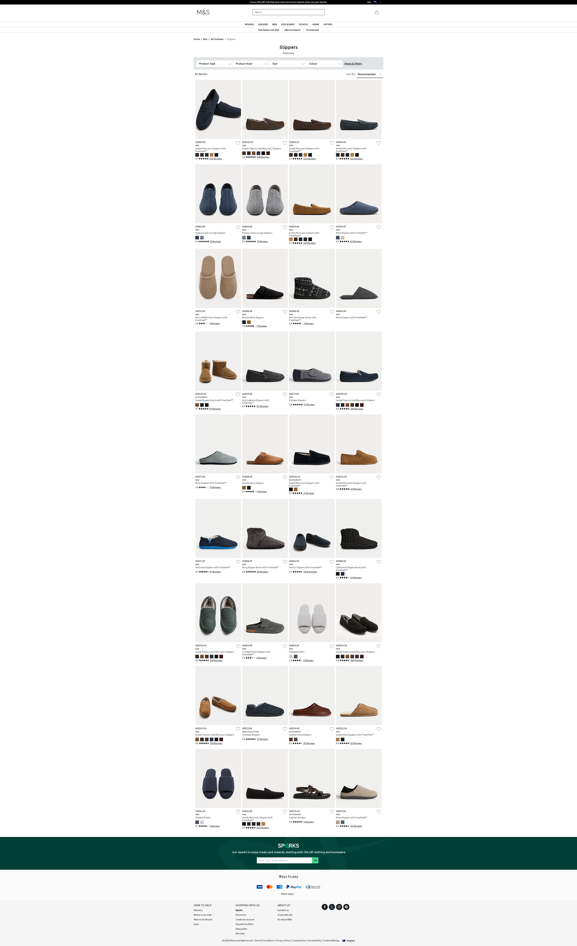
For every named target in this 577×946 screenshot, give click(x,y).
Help (196, 924)
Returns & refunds (203, 919)
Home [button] (315, 24)
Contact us (283, 910)
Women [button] (249, 24)
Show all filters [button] (353, 63)
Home (197, 39)
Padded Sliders (296, 652)
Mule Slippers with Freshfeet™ (351, 233)
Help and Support (293, 30)
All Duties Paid (288, 2)
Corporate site (284, 915)
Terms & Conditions (265, 940)
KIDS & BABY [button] (288, 24)
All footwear (217, 39)
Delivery (198, 910)
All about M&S (284, 919)
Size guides (241, 929)
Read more (288, 53)
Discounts (241, 915)
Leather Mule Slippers (300, 734)
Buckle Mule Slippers (253, 317)
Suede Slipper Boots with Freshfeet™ (214, 400)
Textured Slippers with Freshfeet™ (212, 567)
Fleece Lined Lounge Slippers (210, 233)
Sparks (239, 910)
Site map (240, 933)
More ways (287, 894)
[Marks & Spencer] (203, 12)
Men (205, 39)
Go (315, 860)
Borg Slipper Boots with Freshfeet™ (260, 567)
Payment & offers (244, 924)
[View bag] (377, 12)
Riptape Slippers (297, 400)
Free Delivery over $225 (268, 30)
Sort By (350, 74)
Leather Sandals (297, 817)
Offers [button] (328, 24)
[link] (375, 2)
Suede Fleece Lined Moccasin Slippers (261, 148)
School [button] (303, 24)
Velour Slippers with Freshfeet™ (305, 567)
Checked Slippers (251, 734)
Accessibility (314, 940)
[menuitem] (249, 24)
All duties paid (312, 30)
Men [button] (274, 24)
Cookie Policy (299, 940)
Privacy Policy (283, 940)
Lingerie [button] (263, 24)
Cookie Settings (331, 940)
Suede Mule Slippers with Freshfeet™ (355, 734)
